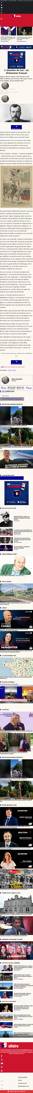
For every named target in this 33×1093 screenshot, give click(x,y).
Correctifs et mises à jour (11, 893)
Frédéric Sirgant (17, 534)
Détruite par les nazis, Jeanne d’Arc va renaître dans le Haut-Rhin (24, 38)
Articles (4, 92)
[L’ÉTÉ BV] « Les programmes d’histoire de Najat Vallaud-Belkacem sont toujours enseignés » (14, 630)
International (15, 92)
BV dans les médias (8, 682)
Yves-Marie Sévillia (18, 996)
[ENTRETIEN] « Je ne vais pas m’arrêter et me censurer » (14, 869)
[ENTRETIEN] (15, 827)
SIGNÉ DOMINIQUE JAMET (9, 554)
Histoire (11, 92)
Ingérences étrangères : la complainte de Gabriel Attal (13, 935)
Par (4, 41)
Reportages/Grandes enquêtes (12, 404)
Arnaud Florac (17, 520)
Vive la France (6, 581)
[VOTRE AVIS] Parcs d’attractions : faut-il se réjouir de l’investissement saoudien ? (13, 753)
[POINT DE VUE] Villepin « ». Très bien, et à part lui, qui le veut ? (8, 38)
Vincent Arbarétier (18, 542)
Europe (4, 93)
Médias (7, 92)
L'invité (4, 608)
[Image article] (8, 31)
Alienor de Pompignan (18, 979)
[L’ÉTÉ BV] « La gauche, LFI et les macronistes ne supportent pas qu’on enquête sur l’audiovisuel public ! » (16, 651)
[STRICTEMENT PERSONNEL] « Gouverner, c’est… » (12, 575)
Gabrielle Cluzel (17, 1009)
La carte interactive (9, 655)
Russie (7, 93)
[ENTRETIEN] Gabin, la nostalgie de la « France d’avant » (14, 889)
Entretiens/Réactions (9, 805)
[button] (16, 470)
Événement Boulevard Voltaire (12, 939)
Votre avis (5, 709)
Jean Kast (16, 549)
